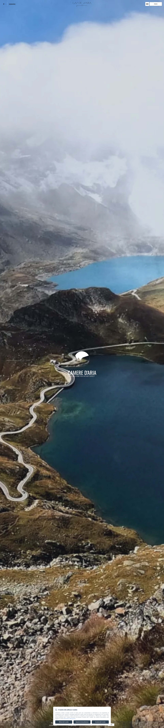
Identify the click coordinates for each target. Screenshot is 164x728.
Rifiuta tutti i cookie (63, 722)
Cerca (111, 724)
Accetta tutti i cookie (100, 722)
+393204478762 (12, 4)
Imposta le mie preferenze (82, 722)
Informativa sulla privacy (69, 718)
